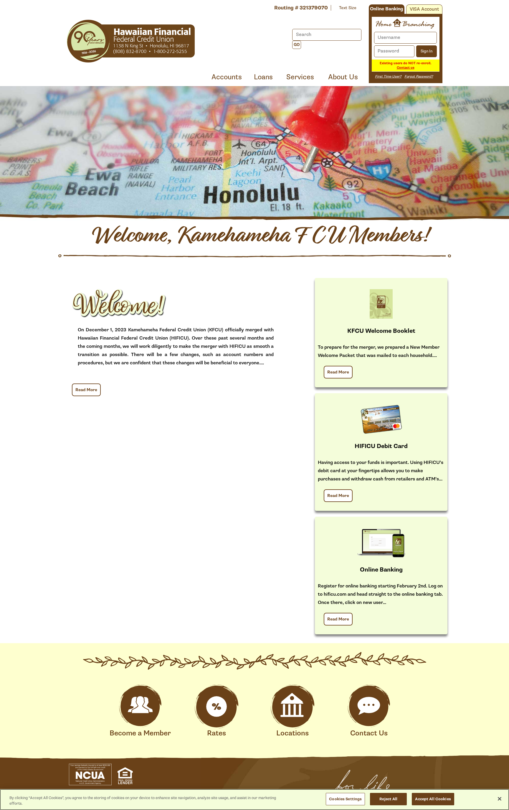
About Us (343, 77)
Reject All (388, 798)
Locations (292, 733)
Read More (86, 390)
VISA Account (424, 9)
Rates (216, 733)
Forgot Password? (418, 76)
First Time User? (388, 76)
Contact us (405, 67)
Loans (263, 77)
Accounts (226, 77)
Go (297, 44)
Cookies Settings (345, 798)
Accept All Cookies (433, 798)
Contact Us (369, 733)
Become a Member (140, 733)
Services (300, 77)
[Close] (499, 798)
